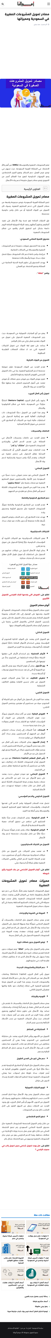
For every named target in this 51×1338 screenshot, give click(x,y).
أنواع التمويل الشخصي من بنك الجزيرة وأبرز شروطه (25, 871)
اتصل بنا (28, 1327)
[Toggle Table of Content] (44, 188)
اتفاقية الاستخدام (13, 1327)
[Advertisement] (25, 52)
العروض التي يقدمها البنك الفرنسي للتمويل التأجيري (25, 596)
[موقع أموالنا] (26, 3)
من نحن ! (22, 1327)
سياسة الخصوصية (37, 1327)
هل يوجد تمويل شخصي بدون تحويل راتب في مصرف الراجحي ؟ (25, 1147)
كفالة (40, 273)
